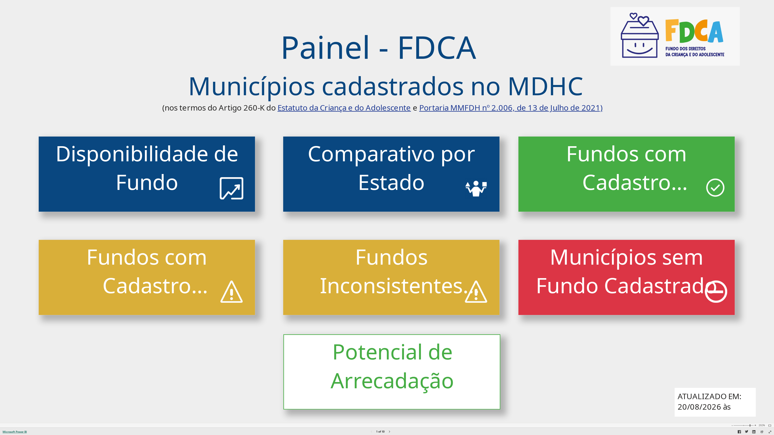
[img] (675, 36)
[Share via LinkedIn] (753, 432)
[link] (147, 174)
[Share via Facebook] (739, 432)
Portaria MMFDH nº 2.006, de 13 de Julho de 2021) (511, 107)
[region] (387, 211)
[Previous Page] (371, 432)
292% (762, 425)
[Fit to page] (768, 425)
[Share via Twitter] (746, 432)
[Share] (762, 432)
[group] (382, 69)
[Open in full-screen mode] (770, 432)
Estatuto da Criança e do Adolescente (344, 107)
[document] (382, 69)
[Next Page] (389, 432)
